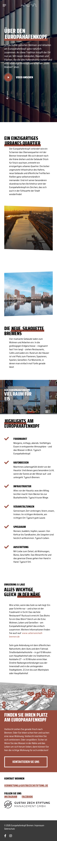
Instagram (10, 796)
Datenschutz (9, 828)
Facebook (27, 796)
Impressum (39, 825)
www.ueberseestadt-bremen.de (26, 634)
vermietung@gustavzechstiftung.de (26, 785)
